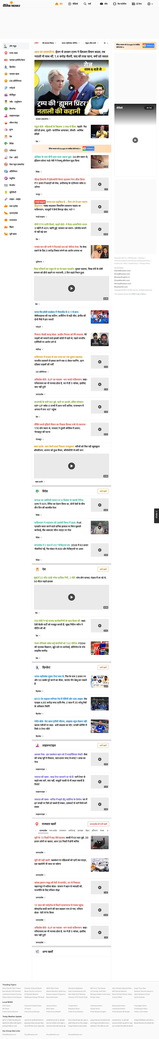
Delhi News (6, 1006)
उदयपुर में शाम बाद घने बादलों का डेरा (100, 1020)
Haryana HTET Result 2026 (77, 997)
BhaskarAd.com (121, 287)
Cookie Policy (133, 263)
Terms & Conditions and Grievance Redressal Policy (132, 261)
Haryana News (51, 1006)
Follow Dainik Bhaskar (10, 1012)
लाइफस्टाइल (40, 769)
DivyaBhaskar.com (122, 274)
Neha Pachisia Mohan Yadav (122, 994)
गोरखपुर (38, 439)
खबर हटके (39, 481)
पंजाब (102, 830)
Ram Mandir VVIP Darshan (11, 991)
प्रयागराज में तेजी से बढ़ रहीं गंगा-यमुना (122, 1023)
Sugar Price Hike (140, 988)
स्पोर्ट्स (38, 327)
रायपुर (38, 194)
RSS (125, 263)
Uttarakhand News (118, 1009)
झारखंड (80, 830)
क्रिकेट (38, 691)
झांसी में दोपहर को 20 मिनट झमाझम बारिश (78, 1023)
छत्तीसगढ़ (72, 830)
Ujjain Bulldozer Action (142, 994)
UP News (27, 1009)
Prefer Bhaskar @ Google (121, 1012)
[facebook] (94, 119)
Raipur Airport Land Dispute (11, 997)
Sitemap (141, 258)
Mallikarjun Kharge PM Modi (34, 997)
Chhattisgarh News (140, 1009)
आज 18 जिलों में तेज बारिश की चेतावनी (122, 1026)
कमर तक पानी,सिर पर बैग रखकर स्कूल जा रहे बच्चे (56, 1023)
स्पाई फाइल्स (40, 216)
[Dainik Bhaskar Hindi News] (11, 5)
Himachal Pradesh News (32, 1006)
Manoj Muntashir (52, 997)
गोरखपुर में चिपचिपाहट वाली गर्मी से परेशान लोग (144, 1020)
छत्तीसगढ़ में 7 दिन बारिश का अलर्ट (99, 1026)
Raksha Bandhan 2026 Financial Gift (56, 991)
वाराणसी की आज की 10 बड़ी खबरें (55, 1020)
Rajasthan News (74, 1009)
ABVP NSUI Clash (52, 988)
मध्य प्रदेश (53, 830)
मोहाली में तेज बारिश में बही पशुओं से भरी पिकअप (12, 1023)
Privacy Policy (145, 263)
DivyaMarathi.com (122, 280)
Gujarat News (95, 1009)
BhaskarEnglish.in (122, 277)
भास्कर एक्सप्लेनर (42, 119)
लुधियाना (39, 261)
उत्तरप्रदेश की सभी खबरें (98, 824)
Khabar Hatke (95, 997)
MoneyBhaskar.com (122, 283)
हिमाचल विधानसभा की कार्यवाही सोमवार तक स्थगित (144, 1023)
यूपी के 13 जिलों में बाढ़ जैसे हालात (11, 1020)
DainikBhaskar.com (122, 271)
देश (37, 141)
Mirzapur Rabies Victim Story (100, 994)
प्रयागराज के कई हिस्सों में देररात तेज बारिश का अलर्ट (34, 1020)
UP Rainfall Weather (31, 994)
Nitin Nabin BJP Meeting (76, 994)
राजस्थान (62, 830)
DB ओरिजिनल (41, 372)
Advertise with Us (120, 258)
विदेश (38, 171)
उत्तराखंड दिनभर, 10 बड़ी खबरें (120, 1020)
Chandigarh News (140, 1006)
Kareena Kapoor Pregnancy (55, 994)
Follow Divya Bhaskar (32, 1012)
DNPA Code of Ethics (138, 294)
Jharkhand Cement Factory (11, 994)
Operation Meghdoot (75, 988)
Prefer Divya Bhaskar (75, 1012)
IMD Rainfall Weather (119, 991)
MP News (5, 1009)
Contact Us (118, 263)
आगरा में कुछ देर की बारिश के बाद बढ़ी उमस (100, 1023)
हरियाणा (95, 830)
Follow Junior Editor (141, 1012)
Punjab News (73, 1006)
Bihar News (50, 1009)
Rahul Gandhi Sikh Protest (11, 988)
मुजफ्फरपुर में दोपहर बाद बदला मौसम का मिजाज (34, 1023)
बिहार (87, 830)
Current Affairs (117, 997)
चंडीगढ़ (38, 349)
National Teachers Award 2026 (144, 991)
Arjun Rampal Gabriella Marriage (122, 988)
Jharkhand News (96, 1006)
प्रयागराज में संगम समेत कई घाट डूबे (55, 1026)
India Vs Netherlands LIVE (77, 991)
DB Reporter (132, 258)
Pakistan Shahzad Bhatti (33, 988)
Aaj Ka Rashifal (139, 997)
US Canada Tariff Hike (98, 991)
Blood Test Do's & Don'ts (32, 991)
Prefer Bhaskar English (98, 1012)
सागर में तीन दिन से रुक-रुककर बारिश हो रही (34, 1026)
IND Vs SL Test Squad (97, 988)
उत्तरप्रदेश (39, 394)
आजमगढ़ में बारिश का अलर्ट (9, 1026)
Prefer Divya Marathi (53, 1012)
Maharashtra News (118, 1006)
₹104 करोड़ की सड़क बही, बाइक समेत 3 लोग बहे (78, 1020)
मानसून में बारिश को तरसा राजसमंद (77, 1026)
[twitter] (100, 119)
